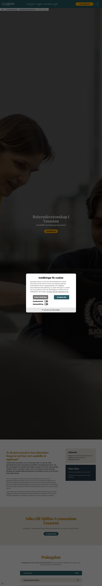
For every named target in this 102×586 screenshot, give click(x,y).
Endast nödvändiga (40, 297)
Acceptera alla (61, 297)
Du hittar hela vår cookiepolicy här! (57, 292)
